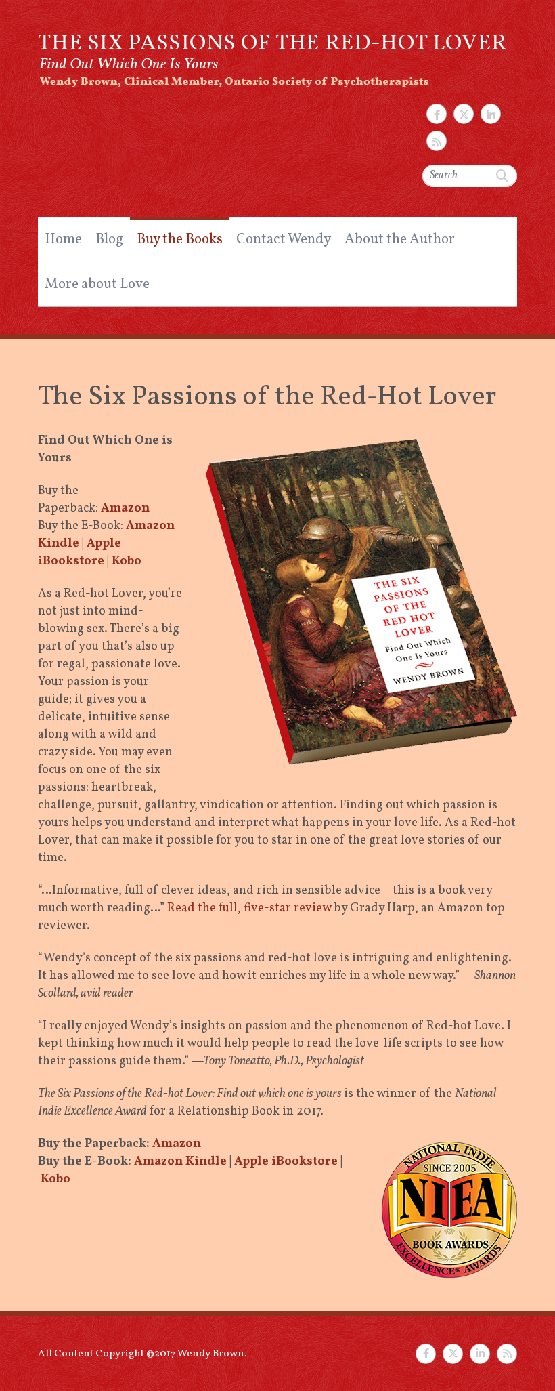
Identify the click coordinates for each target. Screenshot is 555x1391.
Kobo (126, 561)
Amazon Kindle (180, 1161)
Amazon (125, 508)
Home (63, 239)
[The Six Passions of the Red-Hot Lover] (274, 53)
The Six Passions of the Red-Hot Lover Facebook (436, 114)
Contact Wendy (283, 239)
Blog (109, 239)
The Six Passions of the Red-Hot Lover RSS (436, 141)
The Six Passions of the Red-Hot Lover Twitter (463, 114)
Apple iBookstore (79, 552)
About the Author (400, 239)
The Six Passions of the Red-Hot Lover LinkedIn (491, 114)
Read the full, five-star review (249, 908)
